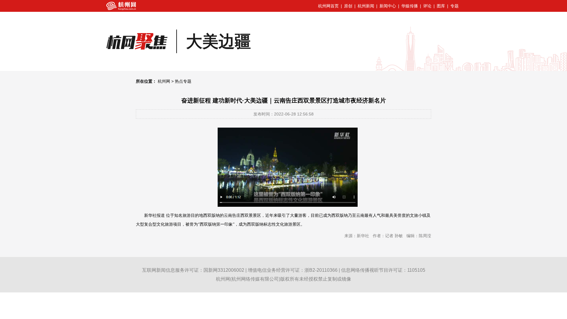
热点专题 (183, 81)
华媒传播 (409, 6)
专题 (454, 6)
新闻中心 (387, 6)
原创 (348, 6)
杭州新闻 (366, 6)
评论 (427, 6)
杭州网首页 (328, 6)
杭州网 (164, 81)
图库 (441, 6)
